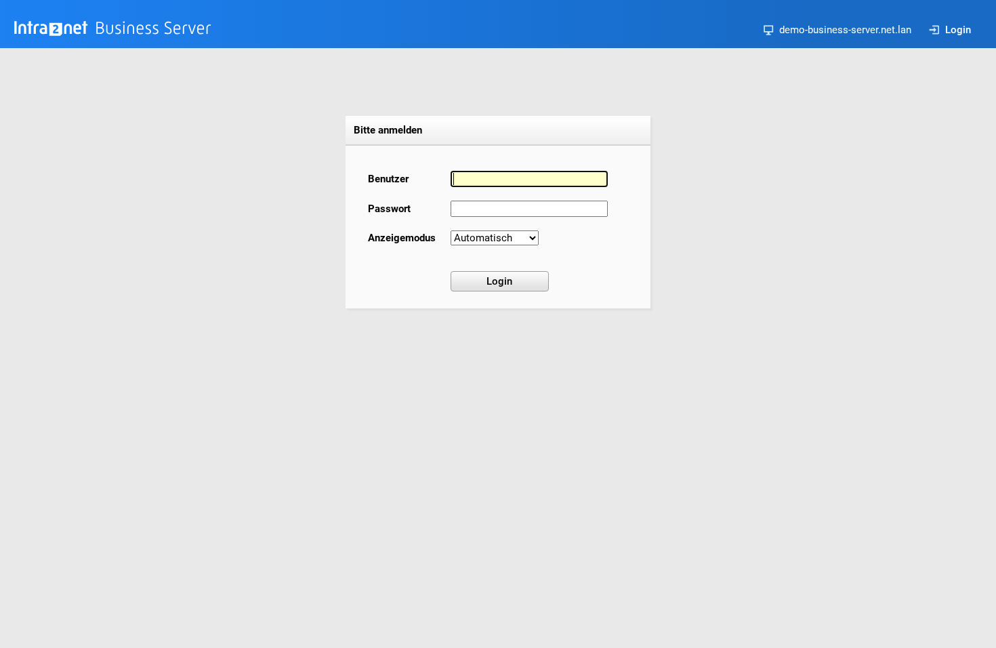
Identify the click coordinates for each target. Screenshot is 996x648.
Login (958, 30)
